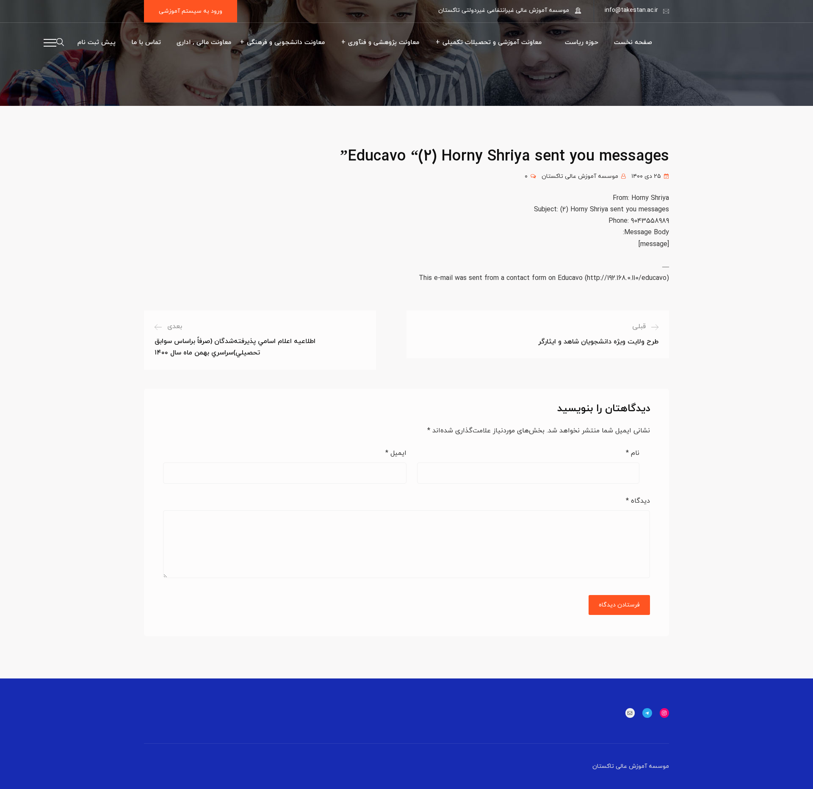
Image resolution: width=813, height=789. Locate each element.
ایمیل (395, 453)
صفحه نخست (633, 42)
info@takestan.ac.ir (631, 10)
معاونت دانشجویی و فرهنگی (286, 42)
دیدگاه (638, 501)
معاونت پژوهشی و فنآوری (383, 42)
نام (632, 453)
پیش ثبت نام (96, 42)
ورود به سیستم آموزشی (190, 11)
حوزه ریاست (581, 42)
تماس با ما (146, 42)
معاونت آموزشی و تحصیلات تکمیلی (492, 42)
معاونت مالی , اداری (204, 42)
